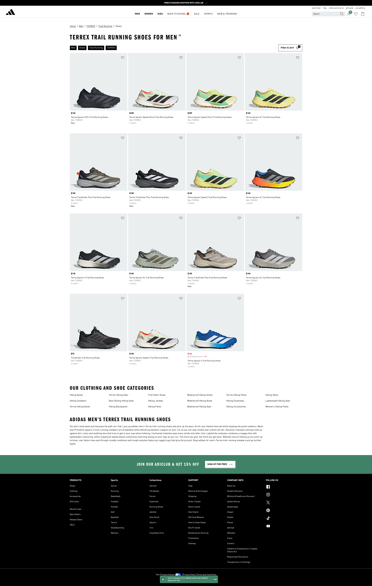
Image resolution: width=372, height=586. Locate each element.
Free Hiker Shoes (157, 395)
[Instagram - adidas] (284, 495)
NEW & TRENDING (227, 14)
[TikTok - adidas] (284, 519)
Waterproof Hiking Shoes (200, 395)
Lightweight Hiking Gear (277, 401)
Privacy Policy (189, 575)
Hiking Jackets (155, 401)
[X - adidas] (284, 503)
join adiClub (360, 8)
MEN (137, 14)
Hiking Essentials (235, 401)
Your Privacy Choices (165, 575)
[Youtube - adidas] (284, 526)
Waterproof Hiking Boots (199, 401)
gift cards (349, 8)
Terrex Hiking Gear (118, 395)
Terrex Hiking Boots (80, 407)
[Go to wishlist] (355, 13)
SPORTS (208, 14)
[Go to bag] (362, 13)
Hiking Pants (154, 407)
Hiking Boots (76, 395)
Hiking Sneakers (78, 401)
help (325, 8)
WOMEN (148, 14)
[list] (173, 48)
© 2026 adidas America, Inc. (186, 582)
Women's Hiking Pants (276, 407)
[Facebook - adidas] (284, 487)
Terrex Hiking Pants (236, 395)
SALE (197, 14)
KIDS (160, 14)
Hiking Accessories (236, 407)
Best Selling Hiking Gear (121, 401)
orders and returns (336, 8)
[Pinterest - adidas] (284, 511)
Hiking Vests (271, 395)
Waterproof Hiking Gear (199, 407)
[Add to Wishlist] (122, 58)
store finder (316, 8)
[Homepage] (10, 12)
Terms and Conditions (206, 575)
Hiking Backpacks (118, 407)
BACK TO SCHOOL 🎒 (178, 14)
